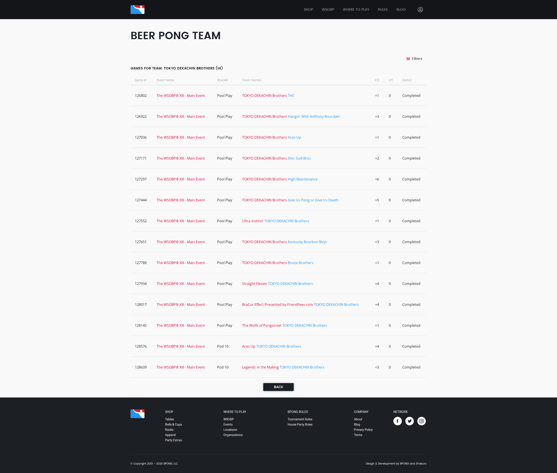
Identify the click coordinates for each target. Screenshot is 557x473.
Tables (169, 419)
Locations (230, 429)
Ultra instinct (252, 221)
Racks (169, 429)
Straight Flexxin (254, 283)
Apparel (170, 435)
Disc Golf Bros (299, 158)
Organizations (233, 435)
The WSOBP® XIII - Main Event (181, 95)
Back (278, 387)
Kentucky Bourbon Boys (307, 241)
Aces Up (294, 137)
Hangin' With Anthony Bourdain (314, 116)
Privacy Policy (363, 429)
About (358, 419)
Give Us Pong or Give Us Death (313, 200)
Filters (417, 59)
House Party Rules (300, 424)
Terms (358, 435)
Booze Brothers (300, 262)
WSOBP (228, 419)
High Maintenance (303, 179)
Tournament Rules (300, 419)
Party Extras (173, 440)
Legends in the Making (260, 367)
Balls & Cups (173, 424)
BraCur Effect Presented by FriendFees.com (277, 304)
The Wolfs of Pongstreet (262, 325)
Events (228, 424)
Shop (308, 9)
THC (291, 95)
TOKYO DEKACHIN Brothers (264, 95)
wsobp (328, 9)
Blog (401, 9)
